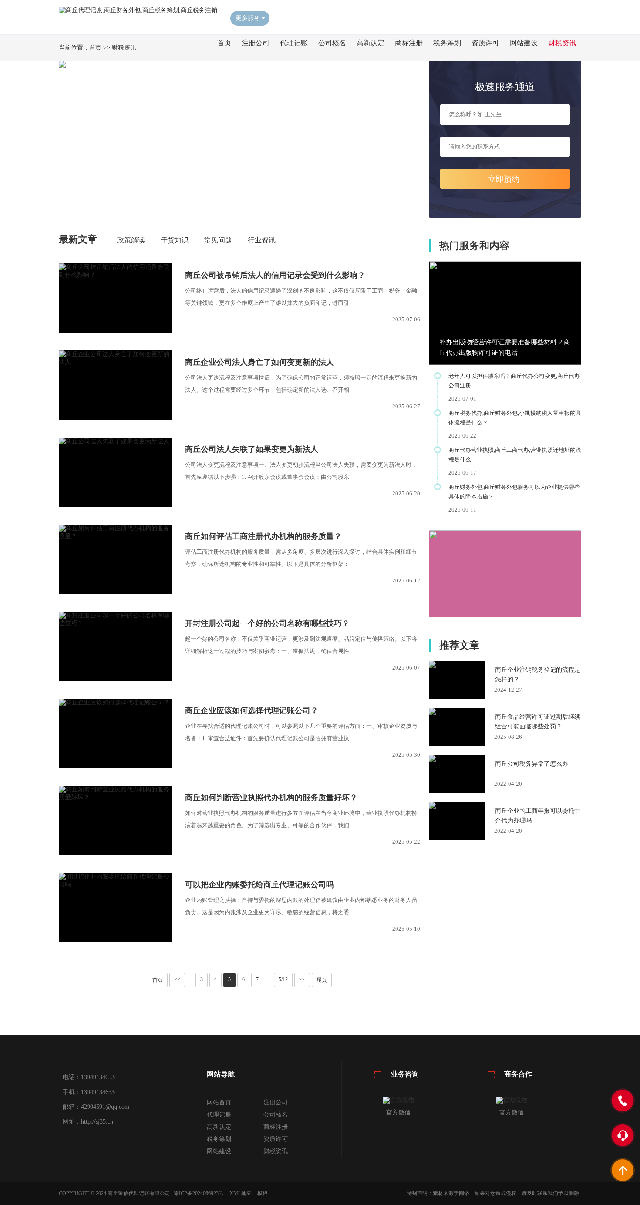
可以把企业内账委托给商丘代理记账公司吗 (259, 884)
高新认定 (370, 43)
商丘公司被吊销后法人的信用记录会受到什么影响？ (275, 275)
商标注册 (409, 43)
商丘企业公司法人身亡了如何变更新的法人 (259, 362)
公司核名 (332, 43)
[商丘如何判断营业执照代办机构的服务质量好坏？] (115, 797)
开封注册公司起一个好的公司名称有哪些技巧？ (267, 623)
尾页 (322, 980)
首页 (224, 43)
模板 (262, 1193)
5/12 (283, 979)
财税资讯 (562, 43)
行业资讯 (262, 240)
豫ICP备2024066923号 (199, 1193)
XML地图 (240, 1193)
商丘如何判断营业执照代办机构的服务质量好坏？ (271, 797)
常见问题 (218, 240)
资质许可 (485, 43)
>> (302, 979)
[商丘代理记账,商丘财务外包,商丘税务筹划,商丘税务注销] (138, 10)
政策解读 (131, 240)
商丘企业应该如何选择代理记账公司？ (251, 710)
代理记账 (294, 43)
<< (177, 979)
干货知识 (175, 240)
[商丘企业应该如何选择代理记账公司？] (115, 702)
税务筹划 (447, 43)
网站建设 (524, 43)
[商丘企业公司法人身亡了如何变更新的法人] (115, 362)
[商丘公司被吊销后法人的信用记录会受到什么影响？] (115, 275)
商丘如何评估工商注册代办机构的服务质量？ (263, 536)
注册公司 (255, 43)
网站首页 (219, 1102)
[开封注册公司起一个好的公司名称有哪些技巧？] (115, 623)
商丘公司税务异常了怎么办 (531, 764)
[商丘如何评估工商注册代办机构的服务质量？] (115, 536)
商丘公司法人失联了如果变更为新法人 (251, 449)
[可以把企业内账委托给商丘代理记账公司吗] (115, 884)
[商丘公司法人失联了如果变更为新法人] (115, 441)
